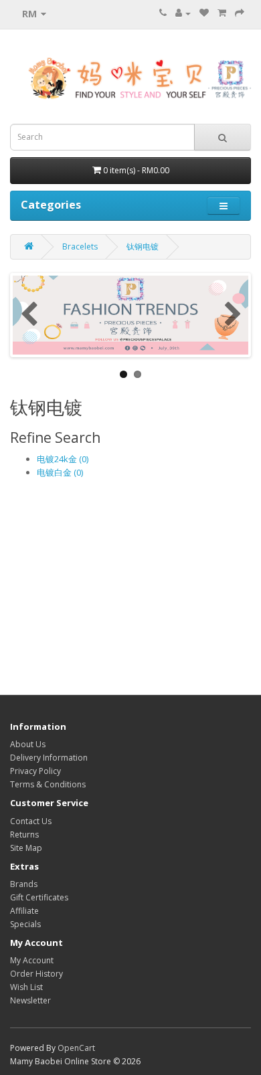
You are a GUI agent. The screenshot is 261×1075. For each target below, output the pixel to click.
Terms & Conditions (48, 784)
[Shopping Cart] (221, 13)
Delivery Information (49, 757)
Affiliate (24, 910)
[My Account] (183, 13)
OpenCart (76, 1048)
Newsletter (30, 1000)
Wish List (26, 987)
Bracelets (80, 246)
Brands (23, 884)
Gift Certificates (39, 897)
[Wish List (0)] (204, 13)
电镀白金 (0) (60, 472)
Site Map (26, 848)
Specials (25, 924)
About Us (28, 744)
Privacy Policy (35, 771)
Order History (36, 973)
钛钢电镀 (142, 246)
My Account (32, 960)
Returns (24, 834)
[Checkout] (239, 13)
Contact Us (31, 821)
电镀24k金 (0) (62, 459)
